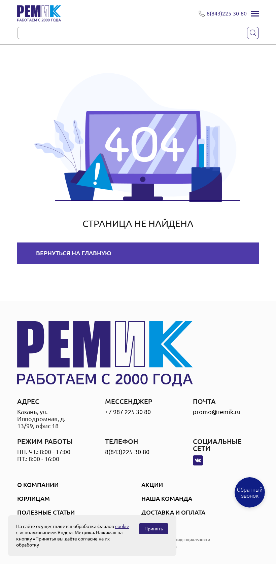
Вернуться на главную (73, 253)
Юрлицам (33, 498)
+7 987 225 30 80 (128, 411)
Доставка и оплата (173, 512)
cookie (122, 526)
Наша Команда (166, 498)
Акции (152, 484)
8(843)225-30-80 (127, 451)
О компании (38, 484)
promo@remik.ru (216, 411)
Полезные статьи (46, 512)
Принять (153, 528)
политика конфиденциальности (178, 540)
